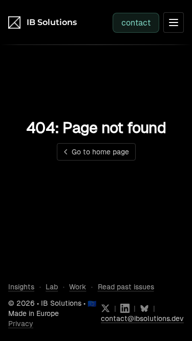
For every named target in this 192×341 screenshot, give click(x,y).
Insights (21, 287)
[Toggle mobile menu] (173, 22)
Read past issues (126, 287)
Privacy (20, 324)
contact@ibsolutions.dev (142, 318)
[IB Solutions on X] (105, 308)
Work (77, 287)
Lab (52, 287)
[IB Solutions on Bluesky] (144, 308)
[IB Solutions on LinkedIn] (125, 308)
